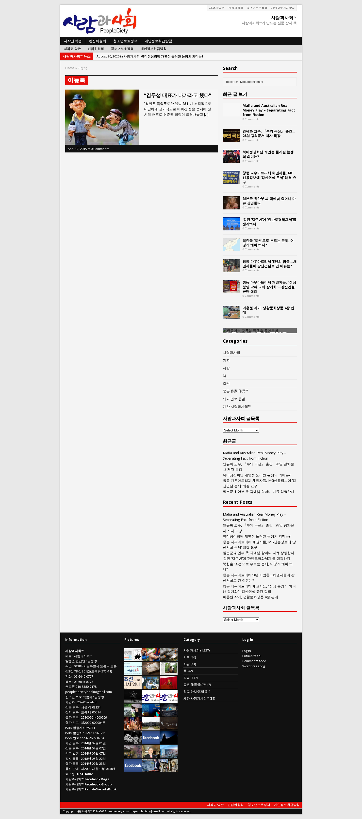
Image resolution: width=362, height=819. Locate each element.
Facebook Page (96, 779)
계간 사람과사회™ (237, 406)
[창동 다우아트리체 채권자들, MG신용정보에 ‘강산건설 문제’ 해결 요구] (231, 181)
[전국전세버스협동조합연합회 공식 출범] (168, 686)
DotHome (85, 774)
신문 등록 (72, 707)
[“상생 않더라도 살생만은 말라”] (169, 672)
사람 (226, 368)
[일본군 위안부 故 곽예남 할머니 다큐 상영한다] (231, 206)
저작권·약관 (217, 8)
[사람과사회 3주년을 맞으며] (151, 700)
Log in (246, 651)
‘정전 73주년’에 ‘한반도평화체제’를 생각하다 (269, 221)
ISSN (68, 738)
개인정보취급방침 (283, 8)
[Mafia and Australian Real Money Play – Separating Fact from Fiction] (231, 113)
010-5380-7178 (86, 686)
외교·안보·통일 (234, 398)
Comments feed (254, 661)
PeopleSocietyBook (100, 789)
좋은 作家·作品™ (235, 391)
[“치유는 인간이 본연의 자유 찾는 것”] (133, 714)
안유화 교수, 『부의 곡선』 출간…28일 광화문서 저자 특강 (269, 133)
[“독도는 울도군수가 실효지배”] (133, 755)
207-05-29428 (86, 702)
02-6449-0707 (83, 676)
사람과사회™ (83, 656)
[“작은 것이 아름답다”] (151, 672)
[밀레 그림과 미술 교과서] (169, 769)
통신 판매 (72, 768)
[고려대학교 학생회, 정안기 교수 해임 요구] (151, 728)
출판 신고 (72, 722)
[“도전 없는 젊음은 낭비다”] (151, 658)
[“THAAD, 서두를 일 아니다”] (169, 658)
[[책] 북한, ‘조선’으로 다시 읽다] (133, 686)
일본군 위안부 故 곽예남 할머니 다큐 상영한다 (269, 200)
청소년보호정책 (257, 8)
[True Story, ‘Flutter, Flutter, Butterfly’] (151, 714)
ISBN (68, 728)
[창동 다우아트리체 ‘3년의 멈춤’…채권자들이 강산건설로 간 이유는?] (231, 269)
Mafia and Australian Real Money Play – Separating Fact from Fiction (269, 110)
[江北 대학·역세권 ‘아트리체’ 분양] (169, 755)
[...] (206, 114)
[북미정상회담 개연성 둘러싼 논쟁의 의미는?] (231, 160)
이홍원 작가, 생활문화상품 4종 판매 (268, 310)
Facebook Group (98, 784)
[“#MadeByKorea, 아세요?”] (151, 741)
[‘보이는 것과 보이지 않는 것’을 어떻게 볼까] (169, 741)
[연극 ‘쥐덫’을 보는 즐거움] (133, 728)
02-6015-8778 (83, 681)
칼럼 (226, 383)
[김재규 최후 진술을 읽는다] (150, 686)
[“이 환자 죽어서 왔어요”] (133, 741)
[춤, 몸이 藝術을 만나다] (133, 700)
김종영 (92, 661)
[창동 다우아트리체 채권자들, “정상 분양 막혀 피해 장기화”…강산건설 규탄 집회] (231, 290)
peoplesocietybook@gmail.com (88, 691)
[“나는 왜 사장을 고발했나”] (151, 755)
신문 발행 (72, 753)
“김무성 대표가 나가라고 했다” (177, 95)
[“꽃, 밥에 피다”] (169, 728)
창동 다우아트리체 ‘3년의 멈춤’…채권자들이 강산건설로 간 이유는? (270, 263)
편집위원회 (235, 8)
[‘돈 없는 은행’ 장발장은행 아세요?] (133, 658)
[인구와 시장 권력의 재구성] (169, 714)
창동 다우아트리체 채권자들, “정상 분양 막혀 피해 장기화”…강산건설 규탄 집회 (269, 286)
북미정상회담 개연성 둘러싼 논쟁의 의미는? (268, 154)
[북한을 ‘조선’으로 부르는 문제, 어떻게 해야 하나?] (231, 248)
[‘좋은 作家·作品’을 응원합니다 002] (133, 672)
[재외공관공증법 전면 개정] (169, 700)
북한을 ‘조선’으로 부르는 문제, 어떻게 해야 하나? (268, 242)
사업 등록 (72, 743)
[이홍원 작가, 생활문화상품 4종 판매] (231, 315)
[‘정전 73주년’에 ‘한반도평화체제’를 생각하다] (231, 227)
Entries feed (251, 656)
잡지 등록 (72, 712)
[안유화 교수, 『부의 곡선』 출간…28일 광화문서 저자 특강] (231, 139)
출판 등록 (72, 717)
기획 (226, 360)
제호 (68, 656)
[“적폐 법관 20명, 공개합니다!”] (151, 769)
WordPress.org (253, 666)
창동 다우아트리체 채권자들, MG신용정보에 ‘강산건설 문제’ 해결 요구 (269, 177)
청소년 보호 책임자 (78, 697)
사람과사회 (231, 352)
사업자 (70, 702)
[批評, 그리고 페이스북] (133, 769)
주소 (68, 666)
